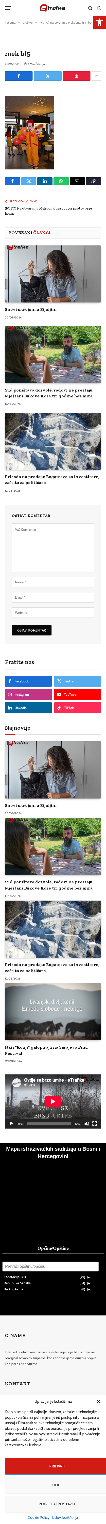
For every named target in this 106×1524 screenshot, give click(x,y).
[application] (53, 1101)
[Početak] (11, 1123)
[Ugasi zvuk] (86, 1123)
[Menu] (8, 8)
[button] (98, 1401)
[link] (99, 22)
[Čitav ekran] (94, 1123)
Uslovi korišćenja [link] (65, 1517)
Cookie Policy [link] (39, 1517)
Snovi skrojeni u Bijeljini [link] (31, 309)
